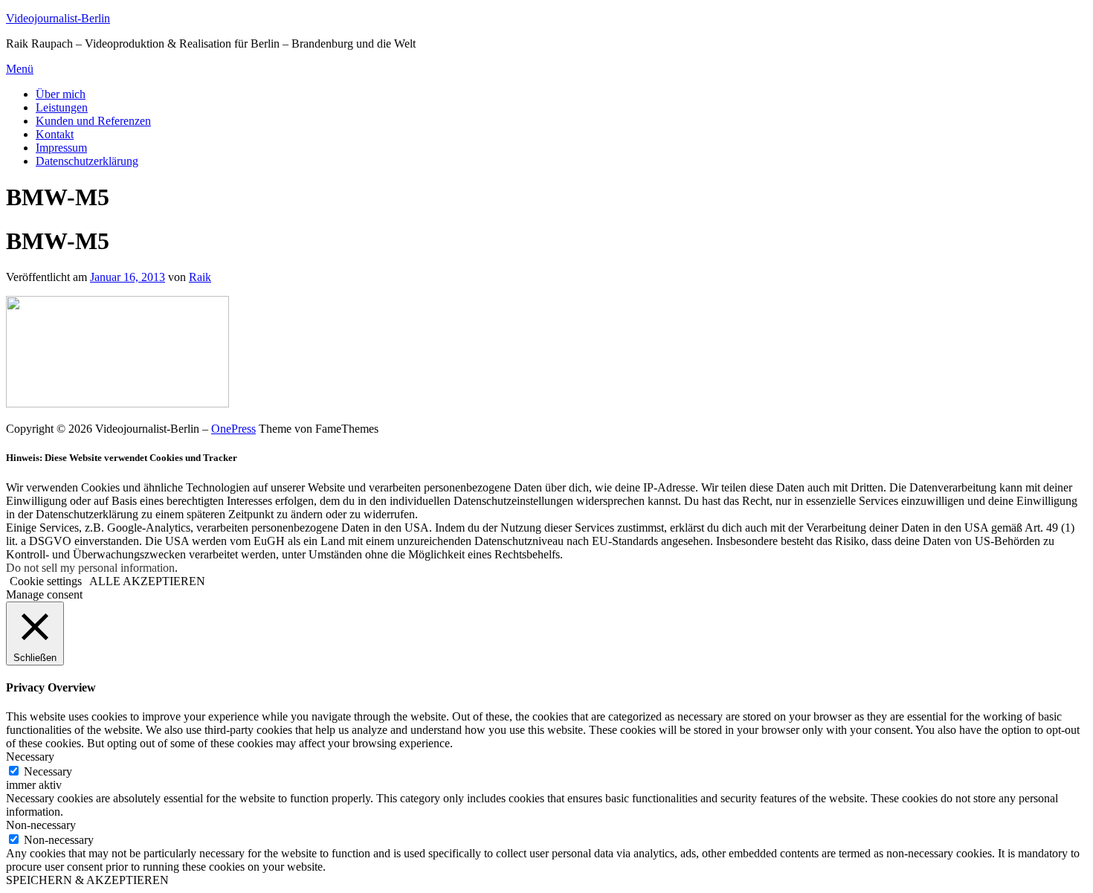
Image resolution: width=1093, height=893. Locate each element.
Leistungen (62, 107)
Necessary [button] (30, 756)
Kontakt (55, 134)
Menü (19, 68)
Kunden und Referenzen (93, 121)
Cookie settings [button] (46, 581)
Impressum (61, 147)
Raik (200, 277)
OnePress (233, 428)
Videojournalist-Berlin (58, 18)
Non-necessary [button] (41, 825)
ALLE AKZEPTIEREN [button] (147, 581)
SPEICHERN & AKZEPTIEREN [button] (87, 880)
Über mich (61, 94)
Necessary (48, 771)
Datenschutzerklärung (87, 161)
